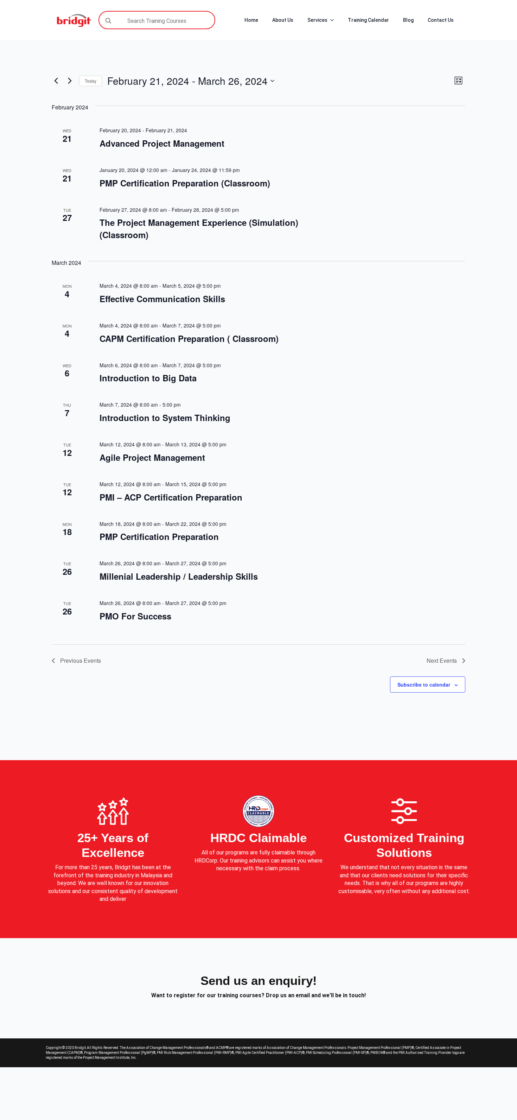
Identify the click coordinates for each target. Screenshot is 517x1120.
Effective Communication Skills (162, 299)
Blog (408, 20)
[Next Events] (69, 81)
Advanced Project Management (162, 143)
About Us (282, 20)
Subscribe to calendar (423, 684)
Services (317, 20)
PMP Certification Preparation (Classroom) (185, 183)
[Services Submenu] (334, 20)
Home (251, 20)
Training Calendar (368, 20)
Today (90, 81)
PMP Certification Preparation (159, 536)
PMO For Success (135, 616)
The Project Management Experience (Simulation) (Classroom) (199, 228)
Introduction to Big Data (148, 378)
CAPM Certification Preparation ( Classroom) (189, 338)
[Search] (108, 21)
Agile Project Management (152, 457)
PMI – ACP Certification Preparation (171, 497)
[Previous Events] (56, 81)
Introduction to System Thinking (165, 418)
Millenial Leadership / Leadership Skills (179, 576)
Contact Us (441, 20)
